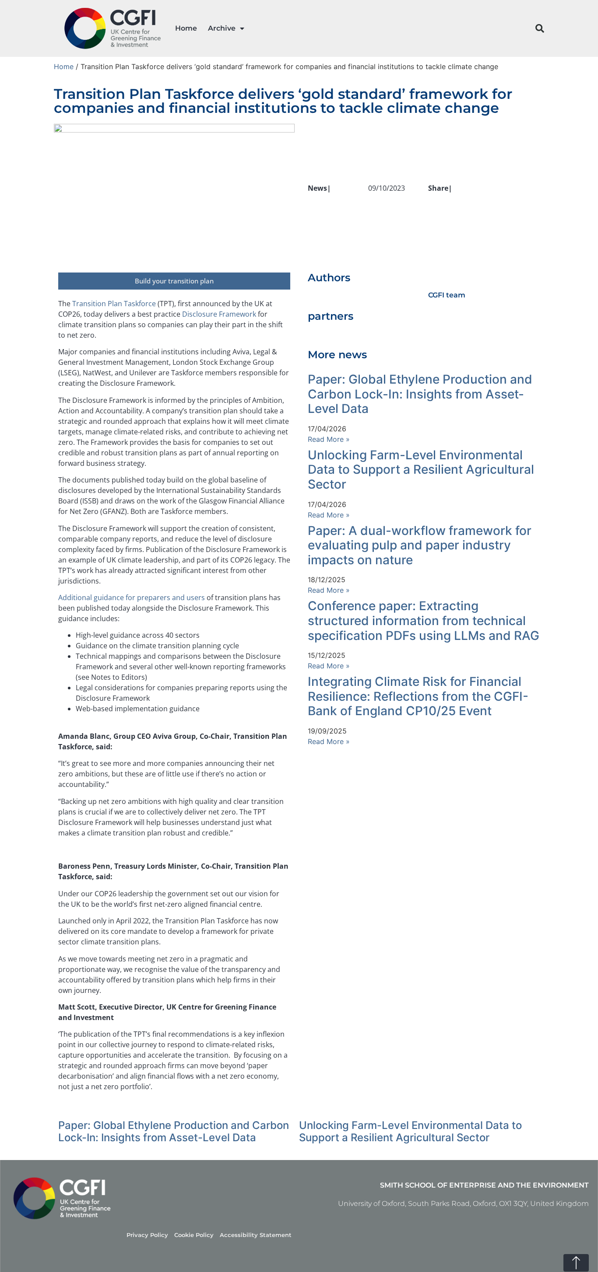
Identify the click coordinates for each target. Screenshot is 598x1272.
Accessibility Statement (256, 1235)
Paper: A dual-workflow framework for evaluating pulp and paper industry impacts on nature (419, 545)
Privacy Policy (147, 1235)
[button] (540, 28)
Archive (222, 28)
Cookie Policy (194, 1235)
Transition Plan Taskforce (114, 303)
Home (186, 28)
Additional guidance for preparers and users (131, 597)
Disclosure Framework (219, 314)
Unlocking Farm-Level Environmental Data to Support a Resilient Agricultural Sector (421, 469)
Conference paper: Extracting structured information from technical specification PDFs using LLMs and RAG (423, 620)
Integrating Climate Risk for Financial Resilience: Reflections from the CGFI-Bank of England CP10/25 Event (418, 696)
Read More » (329, 439)
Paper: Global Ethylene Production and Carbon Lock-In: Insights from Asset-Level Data (420, 394)
